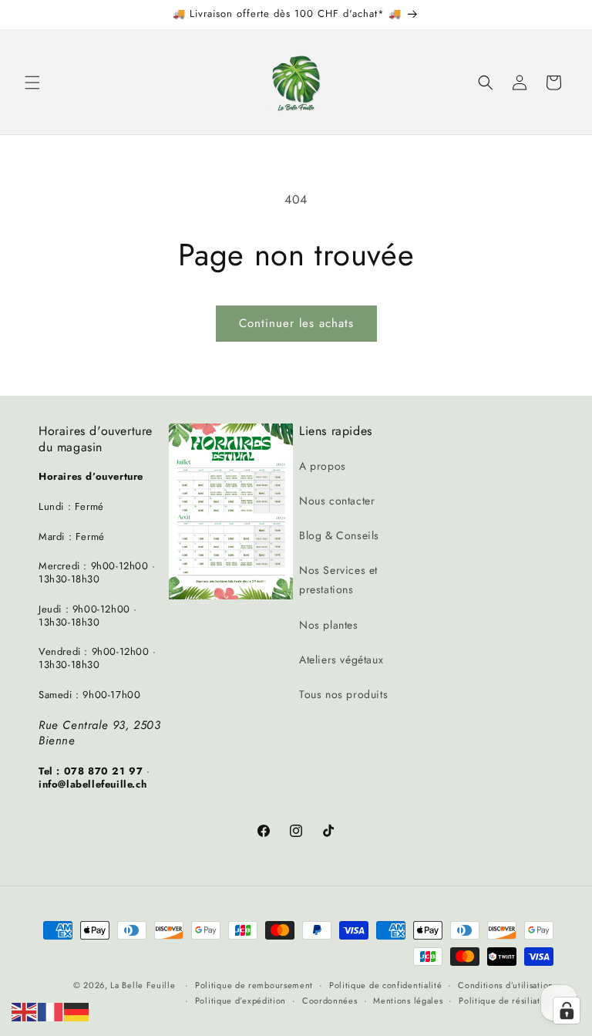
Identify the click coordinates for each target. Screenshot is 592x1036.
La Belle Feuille (142, 985)
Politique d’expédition (240, 1000)
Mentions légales (407, 1000)
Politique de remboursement (254, 985)
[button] (32, 83)
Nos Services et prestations (338, 579)
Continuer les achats (296, 323)
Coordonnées (330, 1000)
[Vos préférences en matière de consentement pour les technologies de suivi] (566, 1010)
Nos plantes (328, 625)
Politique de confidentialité (385, 985)
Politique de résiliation (506, 1000)
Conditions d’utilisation (505, 985)
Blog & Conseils (339, 535)
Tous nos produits (343, 694)
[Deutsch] (77, 1011)
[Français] (51, 1011)
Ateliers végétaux (341, 659)
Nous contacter (337, 500)
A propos (322, 466)
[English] (25, 1011)
